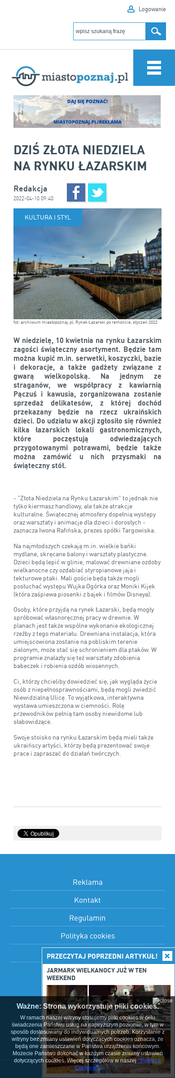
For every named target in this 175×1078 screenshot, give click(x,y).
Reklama (88, 882)
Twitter (97, 192)
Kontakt (87, 900)
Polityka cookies (88, 935)
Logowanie (152, 9)
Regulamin (87, 918)
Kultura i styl (48, 217)
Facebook (76, 192)
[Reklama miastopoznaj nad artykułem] (87, 111)
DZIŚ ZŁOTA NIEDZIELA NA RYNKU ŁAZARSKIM (80, 157)
